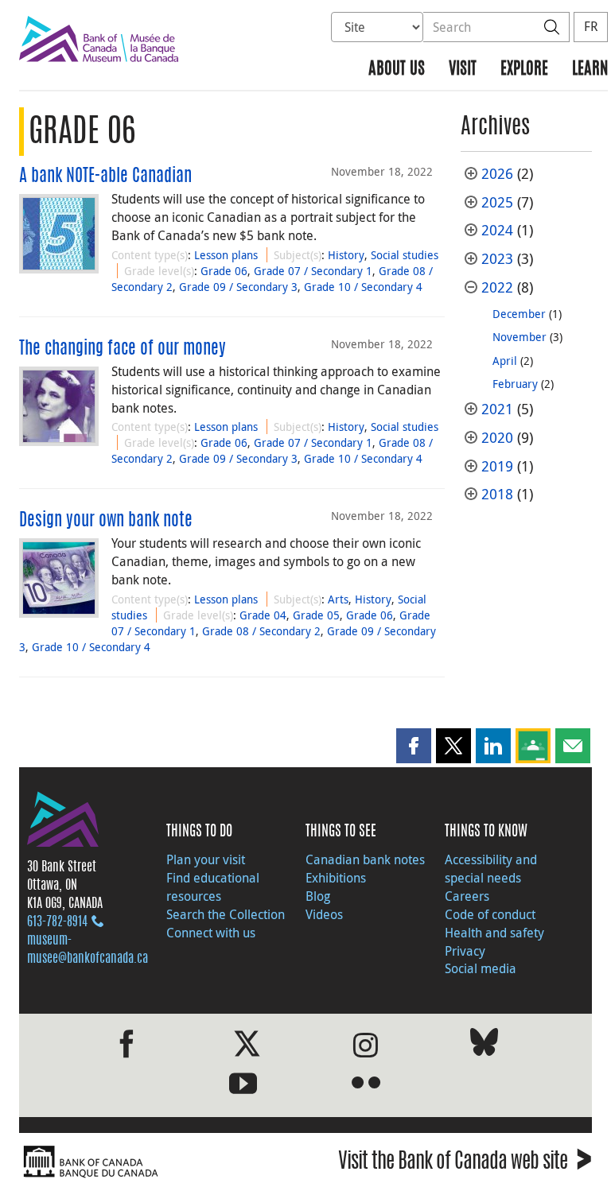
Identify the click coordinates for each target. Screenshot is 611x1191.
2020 (497, 438)
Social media (480, 968)
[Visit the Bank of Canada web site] (158, 1162)
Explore (524, 69)
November (519, 336)
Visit (463, 69)
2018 (497, 494)
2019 (497, 466)
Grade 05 (316, 615)
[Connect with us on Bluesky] (484, 1045)
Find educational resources (212, 887)
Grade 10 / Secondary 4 (363, 286)
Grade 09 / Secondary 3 (238, 286)
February (515, 383)
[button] (413, 745)
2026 (497, 174)
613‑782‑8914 (57, 922)
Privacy (465, 951)
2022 (497, 287)
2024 (497, 230)
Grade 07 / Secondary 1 (313, 270)
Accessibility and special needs (491, 868)
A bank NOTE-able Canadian (105, 176)
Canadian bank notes (365, 859)
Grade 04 (262, 615)
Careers (467, 896)
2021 (497, 409)
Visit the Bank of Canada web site (465, 1163)
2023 (497, 259)
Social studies (404, 254)
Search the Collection (225, 914)
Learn (590, 69)
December (519, 313)
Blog (318, 896)
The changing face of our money (122, 349)
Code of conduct (490, 914)
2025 (497, 202)
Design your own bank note (106, 521)
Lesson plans (226, 254)
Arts (338, 599)
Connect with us (210, 932)
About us (396, 69)
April (504, 360)
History (346, 254)
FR (590, 26)
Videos (324, 914)
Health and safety (494, 932)
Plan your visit (205, 859)
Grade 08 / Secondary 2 (261, 630)
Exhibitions (336, 877)
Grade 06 (223, 270)
